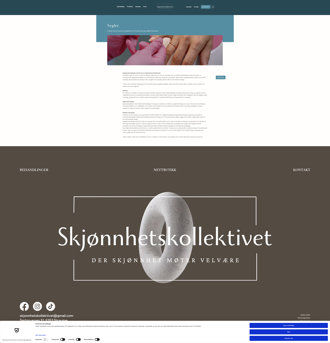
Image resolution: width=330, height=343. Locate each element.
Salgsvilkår (305, 315)
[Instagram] (37, 306)
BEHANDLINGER (34, 170)
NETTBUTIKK (165, 170)
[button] (120, 6)
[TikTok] (50, 306)
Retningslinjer (304, 318)
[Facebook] (24, 306)
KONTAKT (301, 170)
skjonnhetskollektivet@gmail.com (46, 316)
